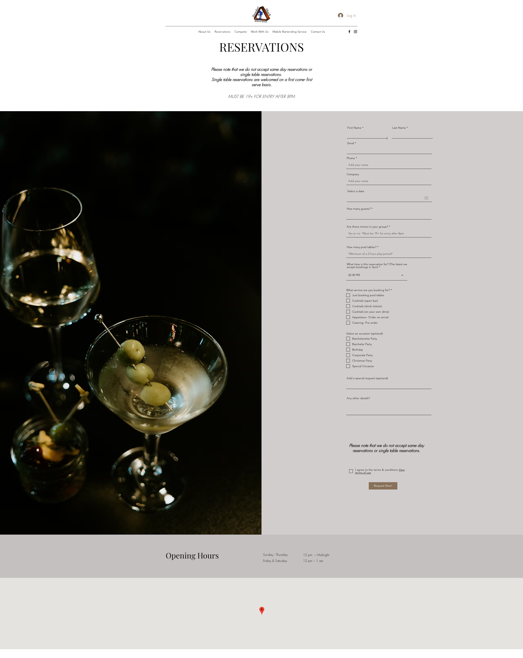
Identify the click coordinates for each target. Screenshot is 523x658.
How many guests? (359, 208)
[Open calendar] (426, 198)
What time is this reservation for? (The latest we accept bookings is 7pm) (377, 265)
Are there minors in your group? (367, 226)
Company (353, 174)
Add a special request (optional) (367, 378)
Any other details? (358, 398)
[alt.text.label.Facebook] (349, 32)
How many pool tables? (361, 247)
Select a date (355, 191)
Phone (351, 158)
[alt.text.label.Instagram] (355, 32)
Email (350, 143)
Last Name (399, 127)
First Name (354, 127)
